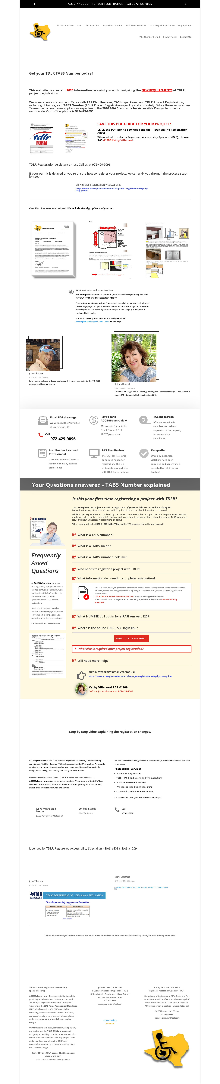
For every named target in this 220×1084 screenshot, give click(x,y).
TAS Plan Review (65, 25)
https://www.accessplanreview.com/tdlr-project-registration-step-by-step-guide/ (112, 189)
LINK (107, 321)
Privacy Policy (170, 36)
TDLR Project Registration (162, 25)
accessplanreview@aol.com (89, 321)
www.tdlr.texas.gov (130, 638)
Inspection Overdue (112, 25)
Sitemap (110, 1023)
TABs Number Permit (149, 36)
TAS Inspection (92, 25)
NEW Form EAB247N (136, 25)
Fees (79, 25)
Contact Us (185, 36)
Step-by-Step (184, 25)
